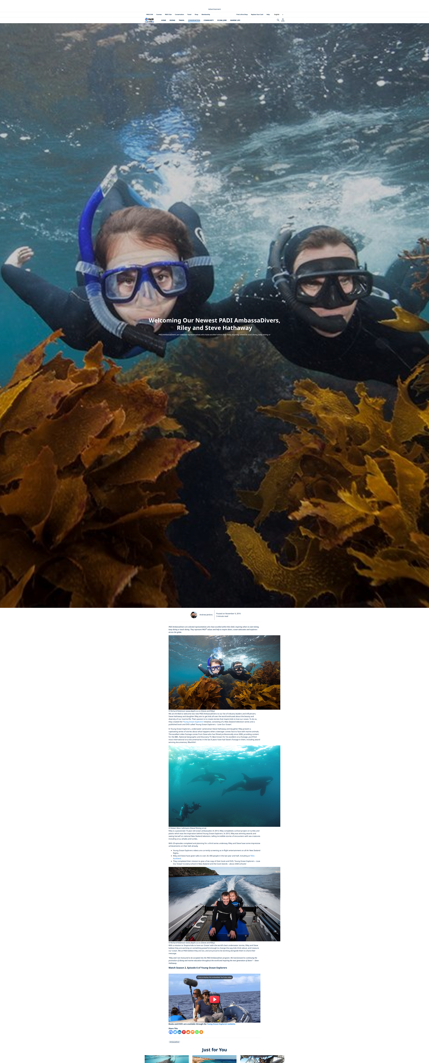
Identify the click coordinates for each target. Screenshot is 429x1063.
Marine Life (235, 20)
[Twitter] (175, 1032)
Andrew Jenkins (206, 614)
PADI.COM (149, 14)
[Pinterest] (184, 1032)
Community (209, 20)
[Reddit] (188, 1032)
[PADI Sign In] (282, 20)
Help (268, 14)
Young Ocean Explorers (193, 721)
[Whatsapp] (197, 1032)
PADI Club (168, 14)
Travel (189, 14)
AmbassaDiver (174, 1042)
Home (163, 20)
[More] (201, 1032)
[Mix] (193, 1032)
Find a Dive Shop (242, 14)
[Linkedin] (179, 1032)
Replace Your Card (257, 14)
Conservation (179, 14)
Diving (172, 20)
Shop (196, 14)
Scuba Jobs (222, 20)
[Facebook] (171, 1032)
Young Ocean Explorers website (221, 1024)
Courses (159, 14)
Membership (206, 14)
